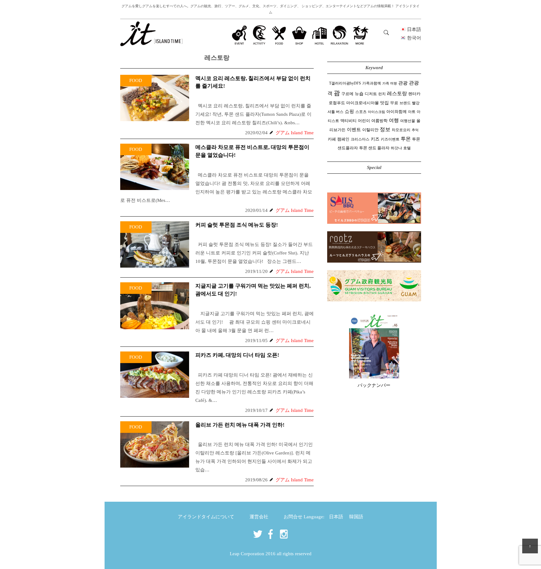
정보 (385, 129)
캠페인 (343, 139)
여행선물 (407, 121)
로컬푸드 (337, 102)
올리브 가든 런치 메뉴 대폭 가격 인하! (240, 425)
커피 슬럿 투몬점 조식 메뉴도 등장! (236, 225)
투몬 (406, 139)
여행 (394, 120)
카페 (332, 139)
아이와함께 (396, 111)
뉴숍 (359, 93)
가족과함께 (371, 83)
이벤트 (354, 129)
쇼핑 (349, 111)
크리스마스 (360, 139)
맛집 (384, 102)
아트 (411, 112)
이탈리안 (370, 130)
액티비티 (348, 121)
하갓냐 (396, 148)
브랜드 (405, 103)
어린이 (364, 121)
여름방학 (379, 121)
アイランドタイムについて (206, 516)
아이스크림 (376, 112)
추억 (415, 130)
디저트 (371, 94)
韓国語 (356, 516)
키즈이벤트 (390, 139)
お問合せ (293, 516)
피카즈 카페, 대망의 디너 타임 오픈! (237, 355)
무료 (394, 102)
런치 (382, 94)
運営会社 (259, 516)
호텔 (407, 148)
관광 (403, 82)
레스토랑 (397, 93)
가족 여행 (389, 83)
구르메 (347, 94)
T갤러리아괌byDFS (345, 83)
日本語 (336, 516)
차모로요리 (401, 130)
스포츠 (361, 112)
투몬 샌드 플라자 (374, 148)
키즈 (375, 139)
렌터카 (414, 94)
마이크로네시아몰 (362, 103)
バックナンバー (374, 385)
